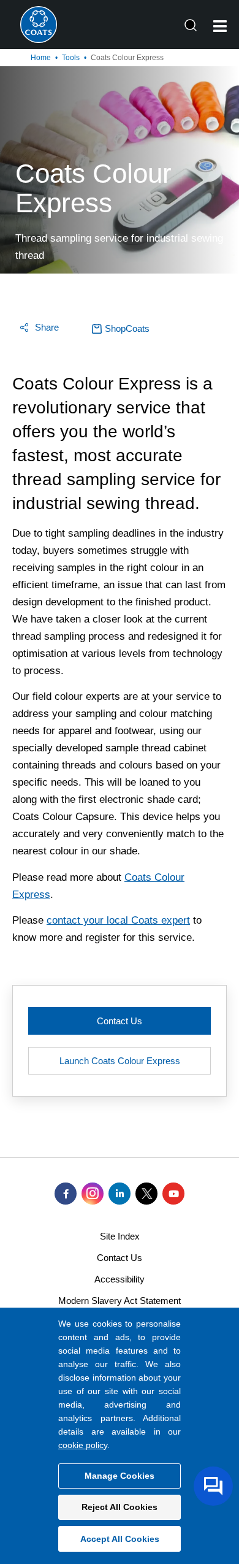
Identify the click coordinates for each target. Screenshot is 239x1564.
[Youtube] (173, 1194)
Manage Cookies (119, 1476)
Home (41, 57)
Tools (71, 57)
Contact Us (119, 1021)
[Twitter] (146, 1194)
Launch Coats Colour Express (119, 1061)
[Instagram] (93, 1194)
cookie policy (82, 1445)
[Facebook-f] (66, 1194)
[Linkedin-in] (119, 1194)
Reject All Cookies (119, 1507)
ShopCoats (127, 328)
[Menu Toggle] (220, 26)
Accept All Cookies (119, 1539)
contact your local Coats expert (118, 920)
